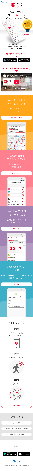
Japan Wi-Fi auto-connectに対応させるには (16, 428)
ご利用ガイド (16, 406)
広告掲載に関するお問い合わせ (16, 434)
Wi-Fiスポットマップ (16, 117)
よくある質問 (16, 423)
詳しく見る (16, 284)
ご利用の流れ (16, 228)
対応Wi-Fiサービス (16, 173)
